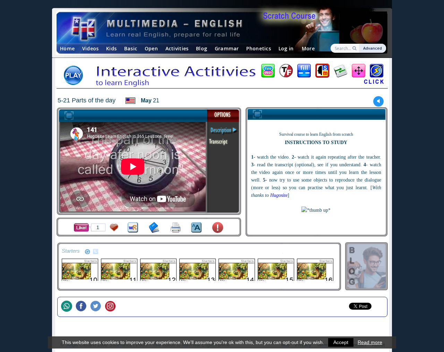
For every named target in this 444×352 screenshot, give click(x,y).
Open (151, 48)
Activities (177, 48)
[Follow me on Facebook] (83, 307)
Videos (90, 48)
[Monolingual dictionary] (154, 227)
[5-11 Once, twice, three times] (119, 271)
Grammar (227, 48)
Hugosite (279, 195)
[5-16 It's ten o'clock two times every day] (315, 271)
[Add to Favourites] (114, 227)
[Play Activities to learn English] (222, 76)
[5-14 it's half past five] (236, 271)
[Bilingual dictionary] (133, 227)
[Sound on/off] (379, 101)
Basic (130, 48)
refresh (87, 251)
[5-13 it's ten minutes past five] (197, 271)
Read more (370, 342)
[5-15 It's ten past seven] (275, 271)
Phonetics (258, 48)
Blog (201, 48)
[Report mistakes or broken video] (217, 227)
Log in (286, 48)
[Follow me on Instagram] (112, 307)
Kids (111, 48)
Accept (340, 342)
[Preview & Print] (175, 227)
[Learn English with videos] (215, 28)
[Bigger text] (196, 227)
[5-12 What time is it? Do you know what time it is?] (158, 271)
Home (67, 48)
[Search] (355, 48)
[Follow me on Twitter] (97, 307)
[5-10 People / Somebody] (79, 271)
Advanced (372, 48)
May (146, 100)
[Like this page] (81, 227)
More (308, 48)
